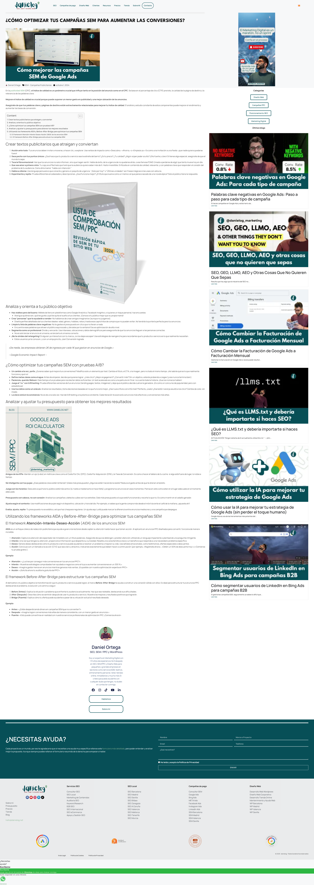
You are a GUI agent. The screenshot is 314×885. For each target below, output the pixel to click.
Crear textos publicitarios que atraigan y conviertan (30, 119)
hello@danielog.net (14, 820)
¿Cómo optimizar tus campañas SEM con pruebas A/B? (31, 125)
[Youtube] (31, 797)
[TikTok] (106, 690)
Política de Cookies (77, 855)
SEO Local (132, 786)
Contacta (148, 5)
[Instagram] (99, 690)
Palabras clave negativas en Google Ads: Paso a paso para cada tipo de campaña (254, 197)
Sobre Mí (136, 5)
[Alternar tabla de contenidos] (79, 116)
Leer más (214, 206)
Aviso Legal (62, 855)
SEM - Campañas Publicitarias (38, 85)
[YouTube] (112, 690)
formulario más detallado (113, 748)
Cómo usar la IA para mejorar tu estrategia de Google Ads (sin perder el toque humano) (252, 510)
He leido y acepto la (179, 762)
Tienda (127, 5)
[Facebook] (93, 690)
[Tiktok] (42, 797)
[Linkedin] (38, 797)
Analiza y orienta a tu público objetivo (25, 122)
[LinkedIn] (119, 690)
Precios (117, 5)
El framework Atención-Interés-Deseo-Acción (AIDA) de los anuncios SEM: (40, 134)
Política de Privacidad (189, 762)
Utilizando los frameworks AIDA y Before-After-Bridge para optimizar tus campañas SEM (45, 131)
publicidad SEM (17, 90)
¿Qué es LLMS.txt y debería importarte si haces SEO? (254, 431)
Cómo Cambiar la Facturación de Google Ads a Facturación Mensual (253, 353)
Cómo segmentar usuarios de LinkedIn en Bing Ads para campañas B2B (257, 588)
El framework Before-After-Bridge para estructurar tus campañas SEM (39, 137)
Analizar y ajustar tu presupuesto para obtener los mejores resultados (38, 128)
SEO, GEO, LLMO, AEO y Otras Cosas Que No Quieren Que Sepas (258, 275)
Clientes (95, 5)
